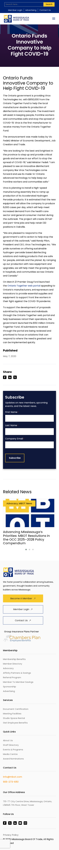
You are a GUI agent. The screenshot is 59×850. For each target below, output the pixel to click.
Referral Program (12, 677)
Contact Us (45, 10)
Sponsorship (9, 686)
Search (49, 4)
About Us (8, 740)
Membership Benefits (14, 659)
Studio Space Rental (14, 718)
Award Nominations (13, 758)
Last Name (11, 425)
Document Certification (15, 708)
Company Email (14, 438)
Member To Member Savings (18, 681)
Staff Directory (11, 744)
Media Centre (10, 754)
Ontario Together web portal (23, 285)
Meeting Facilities (12, 713)
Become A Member (21, 598)
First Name (12, 412)
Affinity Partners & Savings (17, 672)
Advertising (30, 10)
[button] (26, 549)
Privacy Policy (10, 835)
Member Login (15, 10)
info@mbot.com (12, 776)
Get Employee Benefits (15, 722)
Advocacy (8, 668)
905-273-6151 (10, 781)
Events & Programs (13, 749)
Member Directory (12, 663)
